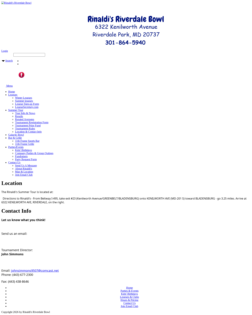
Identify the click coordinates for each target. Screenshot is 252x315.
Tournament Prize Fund (28, 125)
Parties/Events (15, 147)
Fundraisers (21, 156)
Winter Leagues (23, 97)
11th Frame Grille (24, 144)
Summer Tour (15, 110)
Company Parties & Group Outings (34, 153)
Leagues (12, 94)
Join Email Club (24, 174)
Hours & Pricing (129, 300)
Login (4, 50)
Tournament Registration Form (31, 122)
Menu (9, 85)
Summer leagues (24, 100)
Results (19, 116)
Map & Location (24, 171)
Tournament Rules (25, 128)
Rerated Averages (24, 119)
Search (9, 60)
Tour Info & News (25, 113)
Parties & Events (130, 290)
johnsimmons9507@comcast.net (35, 270)
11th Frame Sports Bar (27, 140)
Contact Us (14, 162)
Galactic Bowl (16, 134)
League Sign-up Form (27, 103)
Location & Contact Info (28, 131)
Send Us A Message (26, 165)
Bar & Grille (15, 137)
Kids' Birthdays (23, 150)
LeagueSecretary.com (26, 107)
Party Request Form (26, 159)
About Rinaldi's (23, 168)
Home (11, 91)
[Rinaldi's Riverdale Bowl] (16, 2)
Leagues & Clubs (129, 296)
